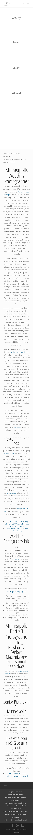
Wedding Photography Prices (17, 541)
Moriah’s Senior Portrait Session (17, 773)
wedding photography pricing (15, 592)
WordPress (16, 832)
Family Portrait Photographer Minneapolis (15, 820)
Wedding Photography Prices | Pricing (15, 803)
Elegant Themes (16, 829)
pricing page (16, 559)
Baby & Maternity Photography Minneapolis (15, 811)
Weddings (16, 18)
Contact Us (16, 92)
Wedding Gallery (15, 800)
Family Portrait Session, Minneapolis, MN (17, 776)
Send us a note (17, 427)
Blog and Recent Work (15, 792)
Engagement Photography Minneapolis (15, 797)
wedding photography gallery (19, 352)
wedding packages (11, 493)
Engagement (13, 438)
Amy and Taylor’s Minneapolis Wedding (17, 521)
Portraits (16, 42)
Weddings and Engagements (15, 794)
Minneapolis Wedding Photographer (16, 175)
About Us (16, 68)
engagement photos (9, 453)
